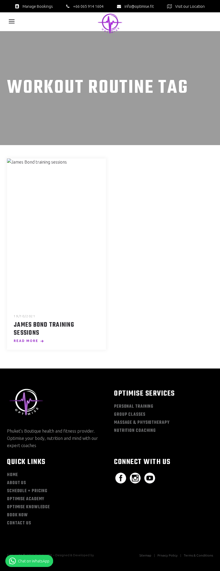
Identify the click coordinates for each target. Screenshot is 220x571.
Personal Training (133, 406)
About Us (16, 483)
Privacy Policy (167, 555)
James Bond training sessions (44, 329)
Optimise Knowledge (28, 507)
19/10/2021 (25, 316)
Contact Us (19, 523)
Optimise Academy (25, 499)
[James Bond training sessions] (56, 233)
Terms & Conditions (198, 555)
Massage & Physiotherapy (142, 422)
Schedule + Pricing (27, 491)
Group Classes (129, 414)
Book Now (17, 515)
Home (12, 474)
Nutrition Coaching (135, 430)
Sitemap (145, 555)
